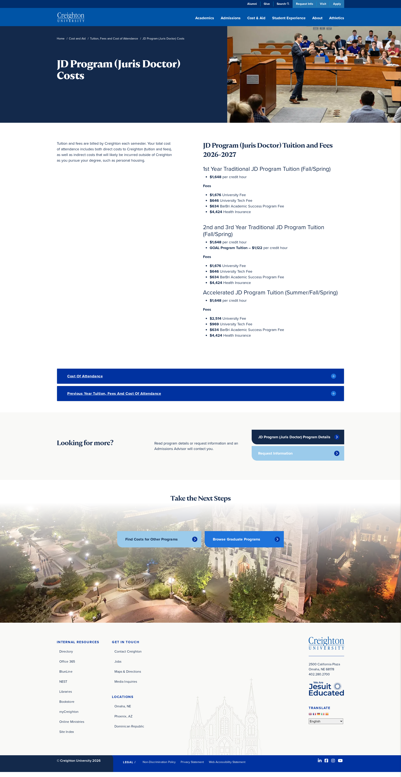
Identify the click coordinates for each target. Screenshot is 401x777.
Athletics (336, 17)
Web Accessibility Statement (227, 762)
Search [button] (281, 4)
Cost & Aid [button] (256, 17)
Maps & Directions (127, 671)
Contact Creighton (128, 651)
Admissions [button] (231, 17)
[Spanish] (327, 715)
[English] (311, 715)
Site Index (66, 731)
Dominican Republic (129, 726)
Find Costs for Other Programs (151, 539)
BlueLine (65, 671)
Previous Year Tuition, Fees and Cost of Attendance (114, 393)
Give (267, 4)
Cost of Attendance (85, 376)
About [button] (317, 17)
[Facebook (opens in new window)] (326, 761)
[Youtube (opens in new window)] (340, 761)
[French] (315, 715)
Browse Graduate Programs (236, 539)
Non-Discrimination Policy (159, 762)
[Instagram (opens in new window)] (333, 761)
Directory (66, 651)
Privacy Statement (192, 762)
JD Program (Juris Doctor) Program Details (294, 437)
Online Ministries (71, 721)
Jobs (117, 661)
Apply (337, 4)
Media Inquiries (125, 681)
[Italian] (323, 715)
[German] (319, 715)
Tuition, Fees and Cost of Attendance (114, 39)
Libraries (65, 691)
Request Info (304, 4)
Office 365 (67, 661)
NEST (63, 681)
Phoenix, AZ (123, 716)
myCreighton (69, 711)
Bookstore (66, 701)
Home (61, 39)
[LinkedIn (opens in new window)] (319, 761)
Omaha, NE (122, 706)
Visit (323, 4)
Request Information (275, 453)
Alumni (252, 4)
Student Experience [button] (289, 17)
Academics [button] (204, 17)
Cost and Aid (77, 39)
